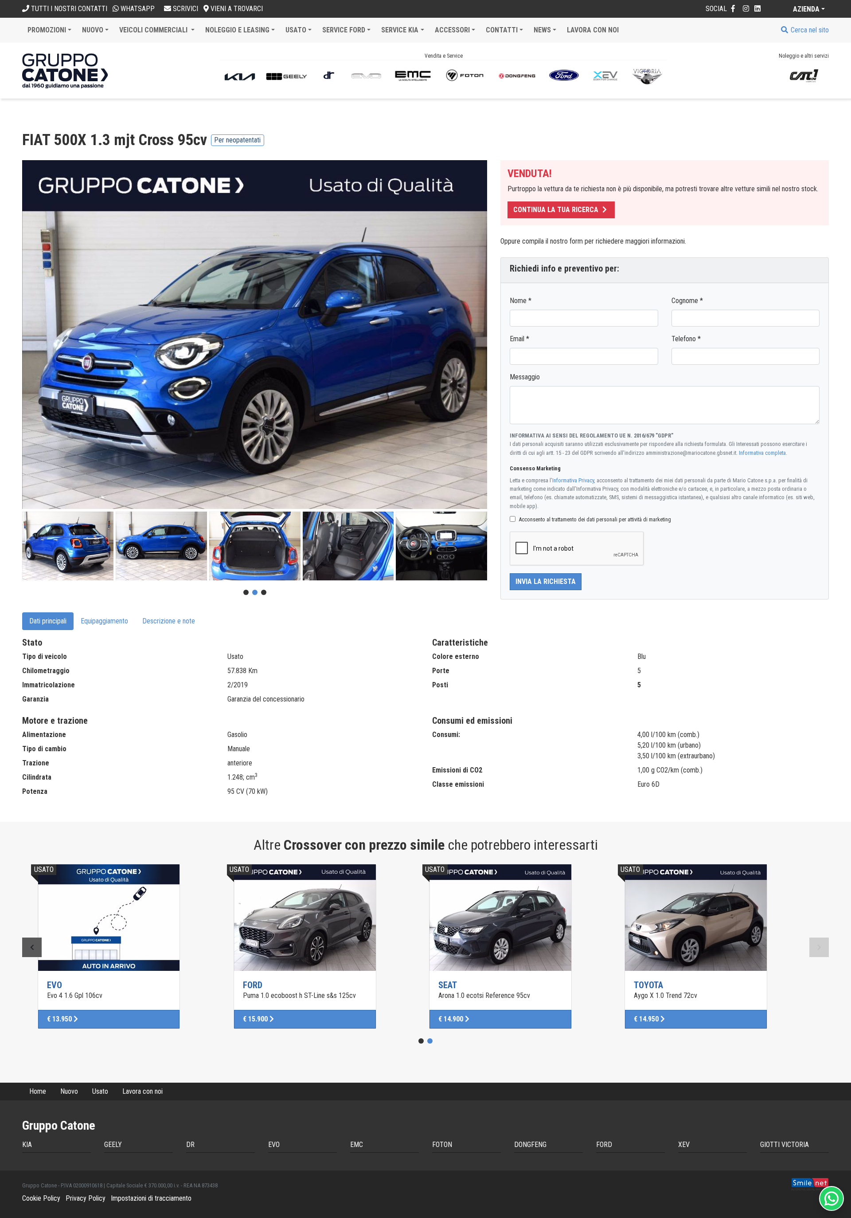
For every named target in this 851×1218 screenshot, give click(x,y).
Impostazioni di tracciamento (151, 1198)
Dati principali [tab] (47, 621)
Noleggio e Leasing (237, 30)
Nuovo (92, 30)
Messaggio (525, 377)
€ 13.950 (60, 1019)
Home (37, 1091)
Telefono (686, 339)
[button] (246, 592)
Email (519, 339)
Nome (520, 300)
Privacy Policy (85, 1198)
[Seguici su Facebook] (733, 8)
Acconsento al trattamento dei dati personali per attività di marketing (595, 519)
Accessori (452, 30)
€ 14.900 (451, 1019)
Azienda (806, 9)
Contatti (502, 30)
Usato (295, 30)
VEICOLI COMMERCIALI (154, 30)
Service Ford (343, 30)
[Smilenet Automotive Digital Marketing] (810, 1183)
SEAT (447, 985)
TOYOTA (648, 985)
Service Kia (399, 30)
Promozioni (46, 30)
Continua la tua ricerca (556, 209)
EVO (54, 985)
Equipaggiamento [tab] (104, 621)
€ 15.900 (256, 1019)
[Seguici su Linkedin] (757, 8)
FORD (252, 985)
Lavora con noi (593, 30)
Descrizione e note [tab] (168, 621)
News (542, 30)
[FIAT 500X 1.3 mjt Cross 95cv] (254, 335)
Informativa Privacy (573, 480)
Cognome (687, 300)
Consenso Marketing (535, 468)
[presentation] (32, 947)
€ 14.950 (647, 1019)
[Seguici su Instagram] (746, 8)
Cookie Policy (41, 1198)
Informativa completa (762, 452)
